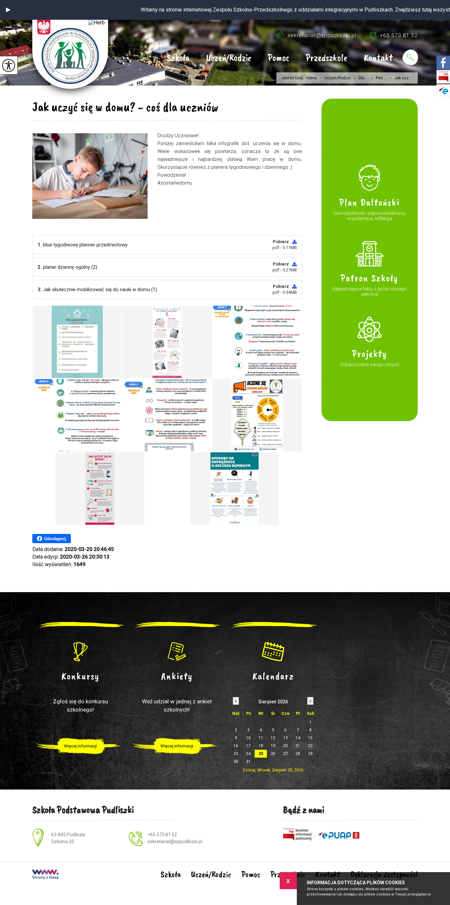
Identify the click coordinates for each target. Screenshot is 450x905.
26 (273, 753)
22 (310, 745)
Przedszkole (326, 58)
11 (261, 738)
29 (310, 753)
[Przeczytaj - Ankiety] (177, 651)
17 (248, 745)
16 (236, 745)
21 (297, 745)
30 (236, 761)
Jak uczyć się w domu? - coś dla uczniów (125, 107)
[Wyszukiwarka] (410, 57)
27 (285, 753)
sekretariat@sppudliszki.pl (322, 35)
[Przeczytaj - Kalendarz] (273, 651)
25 (261, 753)
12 (273, 738)
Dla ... (360, 78)
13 (285, 738)
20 (285, 745)
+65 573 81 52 (399, 35)
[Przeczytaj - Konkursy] (80, 651)
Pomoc (278, 58)
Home (311, 78)
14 (297, 738)
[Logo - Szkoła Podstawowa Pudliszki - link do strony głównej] (70, 54)
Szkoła (178, 58)
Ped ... (379, 78)
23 (236, 753)
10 (248, 738)
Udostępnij (55, 538)
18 (261, 745)
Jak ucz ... (401, 78)
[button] (8, 10)
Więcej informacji (80, 745)
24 (248, 753)
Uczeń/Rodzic (228, 58)
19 (273, 745)
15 (310, 738)
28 (297, 753)
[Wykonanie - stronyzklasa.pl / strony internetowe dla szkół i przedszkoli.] (45, 875)
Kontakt (378, 58)
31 (248, 761)
